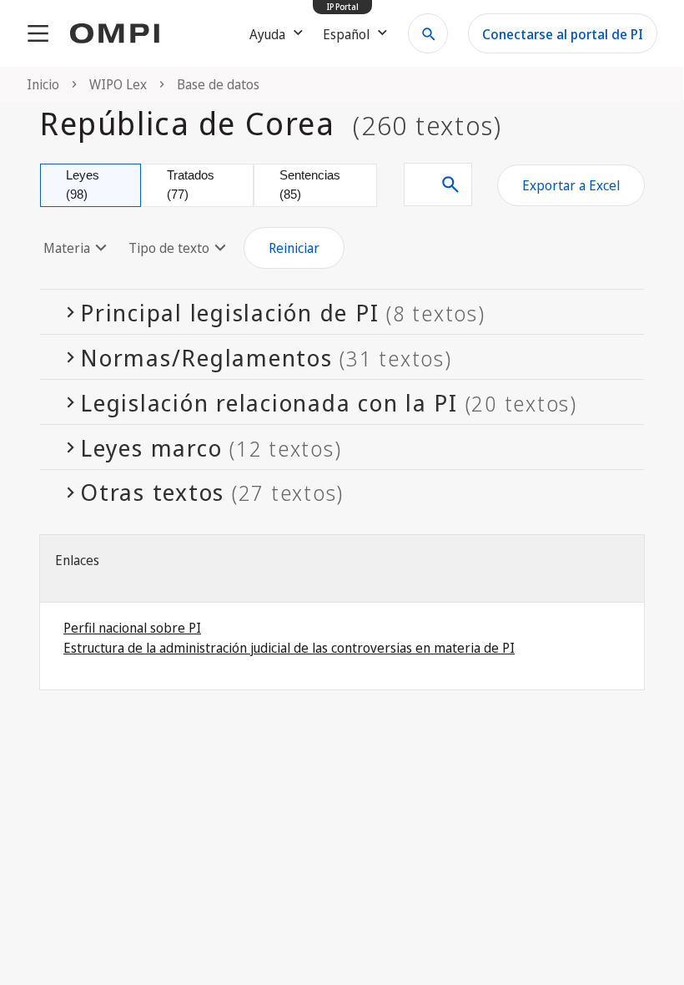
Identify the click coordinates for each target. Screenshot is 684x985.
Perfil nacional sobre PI (132, 628)
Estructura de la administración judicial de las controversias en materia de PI (289, 648)
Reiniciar (294, 248)
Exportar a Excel (571, 185)
